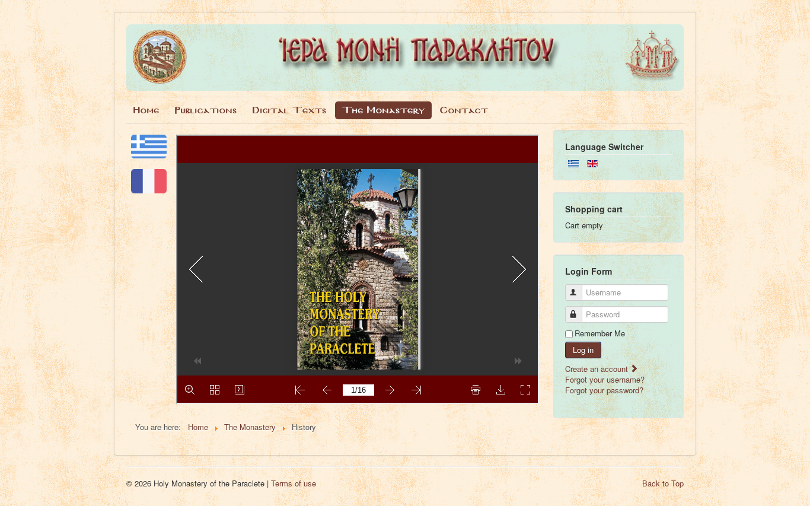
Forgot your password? (604, 390)
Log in (583, 349)
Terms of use (293, 483)
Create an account (597, 368)
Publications (206, 110)
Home (146, 110)
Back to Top (663, 483)
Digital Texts (290, 110)
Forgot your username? (605, 379)
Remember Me (600, 333)
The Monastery (383, 110)
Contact (464, 110)
